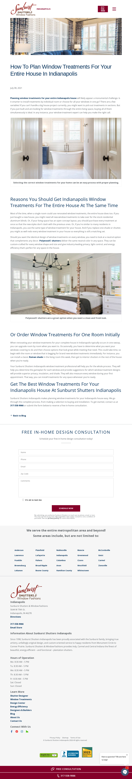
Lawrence (19, 555)
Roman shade (36, 357)
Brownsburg (20, 565)
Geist (100, 555)
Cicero (80, 560)
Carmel (101, 560)
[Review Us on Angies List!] (49, 755)
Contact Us (16, 721)
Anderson (19, 550)
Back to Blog (19, 415)
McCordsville (104, 550)
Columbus (61, 560)
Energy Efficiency (19, 706)
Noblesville (61, 550)
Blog (12, 713)
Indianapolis (62, 555)
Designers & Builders (21, 710)
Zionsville (102, 565)
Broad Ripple (41, 565)
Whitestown (83, 570)
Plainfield (40, 550)
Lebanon (19, 570)
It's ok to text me (33, 500)
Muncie (80, 550)
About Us (15, 717)
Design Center (17, 703)
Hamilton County (64, 570)
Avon (58, 565)
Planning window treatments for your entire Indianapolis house (43, 98)
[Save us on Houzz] (27, 732)
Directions (15, 616)
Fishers (39, 560)
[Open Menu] (114, 9)
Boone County (42, 570)
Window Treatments (21, 699)
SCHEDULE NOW (66, 508)
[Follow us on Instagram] (22, 732)
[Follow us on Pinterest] (16, 732)
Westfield (81, 565)
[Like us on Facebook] (11, 732)
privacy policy (53, 518)
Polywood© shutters (50, 240)
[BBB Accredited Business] (70, 754)
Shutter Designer (19, 695)
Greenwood (82, 555)
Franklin (18, 560)
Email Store (16, 627)
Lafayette (40, 555)
